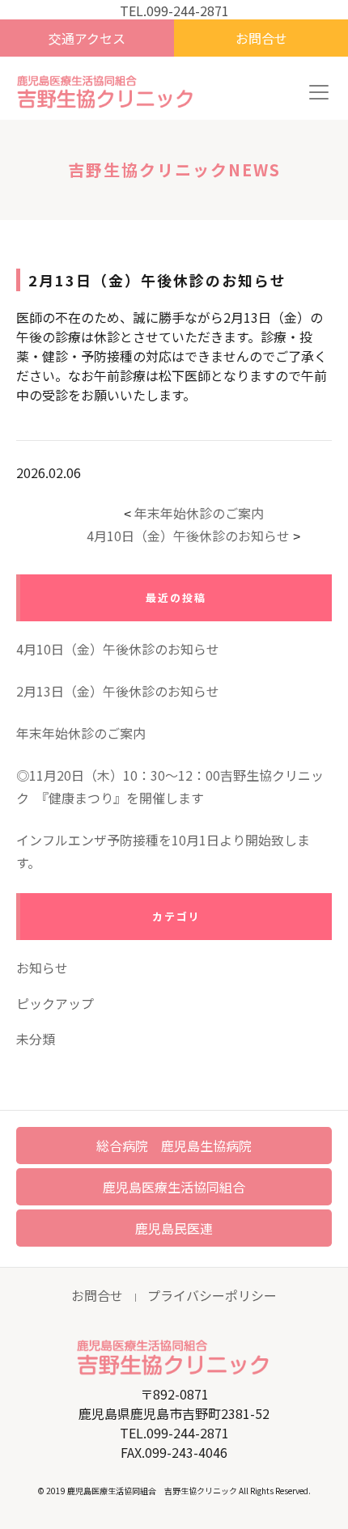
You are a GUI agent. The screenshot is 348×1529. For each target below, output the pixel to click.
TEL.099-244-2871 (174, 10)
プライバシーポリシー (212, 1295)
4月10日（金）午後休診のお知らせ (188, 535)
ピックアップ (55, 1003)
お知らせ (42, 967)
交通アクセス (87, 38)
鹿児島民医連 (174, 1228)
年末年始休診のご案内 (199, 513)
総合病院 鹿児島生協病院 (174, 1145)
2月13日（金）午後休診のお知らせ (117, 691)
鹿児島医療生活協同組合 (174, 1187)
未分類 (35, 1038)
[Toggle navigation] (319, 92)
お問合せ (261, 38)
